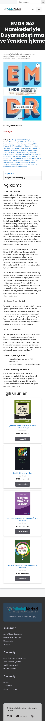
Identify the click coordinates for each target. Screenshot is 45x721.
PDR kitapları (36, 154)
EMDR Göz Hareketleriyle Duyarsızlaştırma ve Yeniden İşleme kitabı (18, 143)
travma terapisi (21, 167)
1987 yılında (13, 142)
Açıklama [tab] (9, 173)
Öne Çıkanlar (16, 140)
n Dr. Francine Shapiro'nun (22, 154)
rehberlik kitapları (35, 158)
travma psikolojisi (9, 167)
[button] (38, 65)
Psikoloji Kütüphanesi (21, 54)
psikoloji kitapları (9, 156)
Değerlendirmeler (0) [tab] (15, 178)
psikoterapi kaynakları (20, 158)
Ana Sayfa (7, 54)
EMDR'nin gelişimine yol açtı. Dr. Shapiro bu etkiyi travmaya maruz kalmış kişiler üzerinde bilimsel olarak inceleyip (21, 148)
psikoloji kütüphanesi (23, 156)
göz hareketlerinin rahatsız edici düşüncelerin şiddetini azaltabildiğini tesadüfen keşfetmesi (20, 152)
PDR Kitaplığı (25, 140)
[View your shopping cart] (33, 9)
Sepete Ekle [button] (23, 439)
